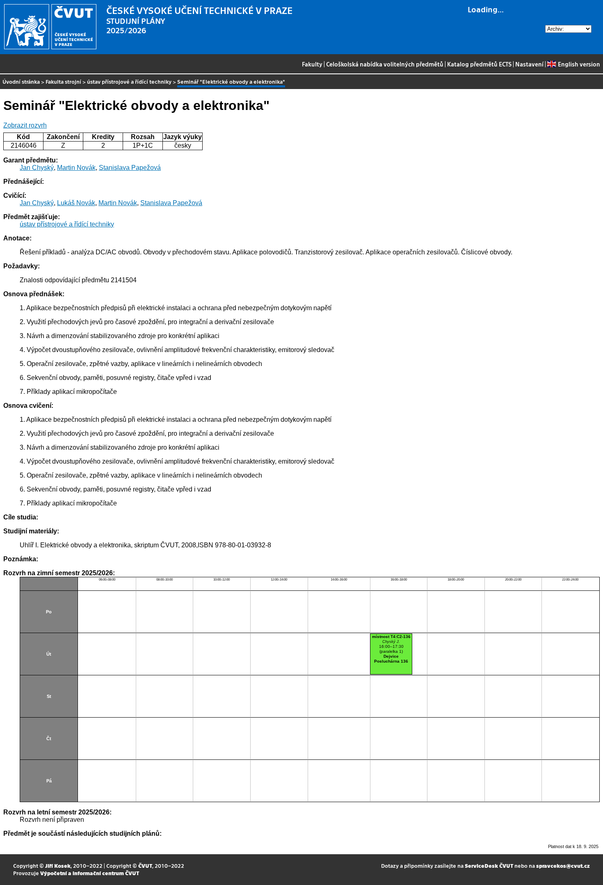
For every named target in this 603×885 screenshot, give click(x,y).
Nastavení (529, 64)
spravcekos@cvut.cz (563, 865)
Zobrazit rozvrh (25, 125)
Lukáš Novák (76, 202)
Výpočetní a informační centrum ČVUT (89, 873)
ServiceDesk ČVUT (489, 865)
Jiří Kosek (58, 865)
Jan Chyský (37, 167)
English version (579, 64)
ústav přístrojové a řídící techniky (129, 81)
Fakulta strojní (63, 81)
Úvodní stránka (21, 81)
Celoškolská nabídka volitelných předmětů (384, 64)
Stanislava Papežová (130, 167)
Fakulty (312, 64)
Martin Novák (76, 167)
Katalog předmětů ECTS (479, 64)
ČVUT (145, 865)
